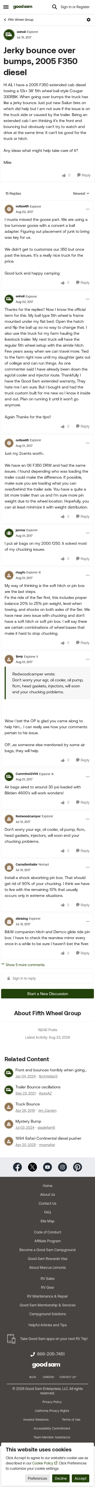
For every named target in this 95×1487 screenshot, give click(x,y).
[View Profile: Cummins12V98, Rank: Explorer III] (9, 776)
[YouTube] (47, 1166)
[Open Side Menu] (6, 7)
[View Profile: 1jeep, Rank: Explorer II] (9, 659)
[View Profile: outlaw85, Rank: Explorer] (9, 209)
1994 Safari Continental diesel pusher (48, 1138)
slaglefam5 (46, 1128)
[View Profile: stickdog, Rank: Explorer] (9, 921)
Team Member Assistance (52, 1437)
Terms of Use (71, 1419)
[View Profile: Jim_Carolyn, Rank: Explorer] (8, 1107)
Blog (32, 1377)
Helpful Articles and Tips (47, 1325)
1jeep (19, 656)
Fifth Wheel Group (20, 19)
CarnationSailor (27, 864)
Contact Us (47, 1203)
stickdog (22, 918)
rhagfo (20, 572)
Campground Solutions (47, 1314)
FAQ (47, 1212)
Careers (48, 1377)
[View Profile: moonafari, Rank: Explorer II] (8, 1141)
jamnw (20, 530)
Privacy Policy (52, 1402)
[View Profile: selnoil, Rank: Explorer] (9, 34)
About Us (47, 1194)
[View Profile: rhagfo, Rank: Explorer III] (9, 575)
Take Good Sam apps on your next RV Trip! (54, 1339)
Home (47, 1186)
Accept (80, 1478)
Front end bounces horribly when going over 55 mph (50, 1070)
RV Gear (47, 1287)
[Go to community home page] (23, 7)
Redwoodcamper (28, 816)
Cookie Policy (42, 1463)
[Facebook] (17, 1166)
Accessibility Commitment (52, 1428)
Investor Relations (36, 1419)
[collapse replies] (47, 203)
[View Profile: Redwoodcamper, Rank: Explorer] (9, 819)
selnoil (21, 32)
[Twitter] (32, 1166)
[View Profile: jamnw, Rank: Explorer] (9, 533)
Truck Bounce (27, 1104)
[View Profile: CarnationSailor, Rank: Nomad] (9, 867)
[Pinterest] (77, 1166)
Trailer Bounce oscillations (38, 1087)
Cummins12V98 (27, 774)
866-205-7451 (51, 1354)
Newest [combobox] (81, 193)
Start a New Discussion (47, 993)
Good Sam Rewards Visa (47, 1259)
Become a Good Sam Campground (47, 1250)
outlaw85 (22, 206)
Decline (61, 1478)
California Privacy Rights (52, 1410)
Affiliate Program (47, 1241)
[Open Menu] (89, 20)
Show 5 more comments (25, 965)
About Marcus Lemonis (47, 1267)
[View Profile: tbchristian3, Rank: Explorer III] (8, 1072)
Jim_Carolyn (47, 1110)
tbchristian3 (48, 1076)
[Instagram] (62, 1166)
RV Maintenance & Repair (47, 1296)
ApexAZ (45, 1093)
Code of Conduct (47, 1232)
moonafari (47, 1145)
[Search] (54, 7)
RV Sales (48, 1279)
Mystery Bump (28, 1121)
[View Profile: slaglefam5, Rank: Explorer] (8, 1124)
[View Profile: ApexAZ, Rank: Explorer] (8, 1090)
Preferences (37, 1478)
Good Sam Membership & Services (48, 1305)
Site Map (47, 1221)
